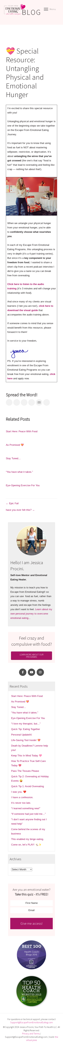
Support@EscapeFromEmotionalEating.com (31, 1022)
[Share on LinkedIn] (24, 402)
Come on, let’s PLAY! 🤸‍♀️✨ (26, 844)
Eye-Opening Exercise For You (23, 485)
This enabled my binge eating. (28, 839)
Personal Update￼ (21, 734)
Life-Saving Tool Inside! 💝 (25, 740)
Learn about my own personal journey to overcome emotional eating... (31, 613)
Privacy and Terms (31, 1033)
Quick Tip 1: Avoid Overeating (27, 786)
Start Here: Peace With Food (21, 431)
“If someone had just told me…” (28, 814)
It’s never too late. (21, 803)
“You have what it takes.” (19, 472)
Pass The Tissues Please (25, 771)
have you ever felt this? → (20, 510)
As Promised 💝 (15, 445)
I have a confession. (22, 797)
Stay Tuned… (13, 458)
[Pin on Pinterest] (31, 402)
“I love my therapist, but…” (26, 723)
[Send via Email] (39, 402)
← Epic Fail (12, 503)
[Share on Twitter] (16, 402)
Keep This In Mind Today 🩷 (26, 755)
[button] (22, 672)
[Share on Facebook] (9, 402)
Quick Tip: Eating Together (25, 729)
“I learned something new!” (25, 808)
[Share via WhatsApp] (46, 402)
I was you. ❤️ (18, 791)
